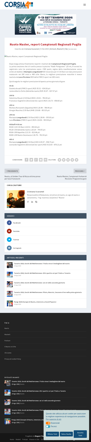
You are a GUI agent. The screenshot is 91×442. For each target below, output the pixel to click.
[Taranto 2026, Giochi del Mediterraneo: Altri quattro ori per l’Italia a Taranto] (10, 275)
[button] (48, 423)
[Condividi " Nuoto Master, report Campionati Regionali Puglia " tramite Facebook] (26, 159)
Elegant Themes (41, 436)
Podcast (7, 341)
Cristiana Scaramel (31, 49)
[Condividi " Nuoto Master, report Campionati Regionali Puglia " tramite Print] (45, 159)
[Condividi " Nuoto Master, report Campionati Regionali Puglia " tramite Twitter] (31, 159)
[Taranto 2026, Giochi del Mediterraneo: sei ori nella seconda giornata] (10, 284)
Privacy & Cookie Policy (13, 359)
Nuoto (7, 328)
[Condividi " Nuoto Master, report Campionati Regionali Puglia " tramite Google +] (36, 159)
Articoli (53, 49)
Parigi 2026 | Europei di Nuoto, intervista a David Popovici (35, 302)
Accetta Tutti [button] (80, 434)
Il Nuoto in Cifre (10, 347)
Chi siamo (8, 353)
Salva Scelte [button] (66, 434)
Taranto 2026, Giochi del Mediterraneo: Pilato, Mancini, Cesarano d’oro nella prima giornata (48, 292)
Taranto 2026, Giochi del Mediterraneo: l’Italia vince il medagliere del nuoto (42, 263)
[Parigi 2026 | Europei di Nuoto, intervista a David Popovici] (10, 303)
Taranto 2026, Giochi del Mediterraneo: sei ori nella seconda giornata (39, 283)
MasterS (60, 49)
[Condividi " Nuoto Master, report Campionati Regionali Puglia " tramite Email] (40, 159)
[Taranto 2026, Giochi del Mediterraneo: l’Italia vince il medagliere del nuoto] (10, 265)
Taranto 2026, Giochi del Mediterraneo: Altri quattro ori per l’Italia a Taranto (42, 273)
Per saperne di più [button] (53, 419)
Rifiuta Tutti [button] (52, 434)
